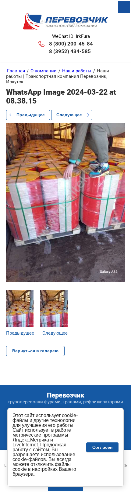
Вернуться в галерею (35, 350)
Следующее (69, 114)
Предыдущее (30, 114)
